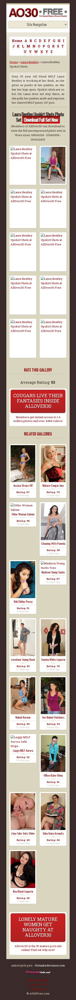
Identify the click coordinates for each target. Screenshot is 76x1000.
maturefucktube (38, 980)
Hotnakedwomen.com (50, 965)
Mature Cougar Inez (53, 485)
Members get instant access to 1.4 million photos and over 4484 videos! (38, 419)
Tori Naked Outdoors (53, 717)
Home (17, 40)
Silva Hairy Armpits (53, 833)
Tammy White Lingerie (53, 659)
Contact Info (38, 989)
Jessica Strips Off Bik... (23, 485)
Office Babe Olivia (53, 775)
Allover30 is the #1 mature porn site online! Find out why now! (38, 948)
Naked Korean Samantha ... (22, 717)
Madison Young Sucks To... (53, 572)
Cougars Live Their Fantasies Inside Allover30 (38, 400)
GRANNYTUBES (38, 984)
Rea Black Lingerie (23, 891)
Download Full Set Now (41, 119)
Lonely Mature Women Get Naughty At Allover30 (38, 927)
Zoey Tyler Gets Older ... (23, 833)
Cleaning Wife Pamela (53, 543)
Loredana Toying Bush (23, 659)
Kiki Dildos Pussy (23, 601)
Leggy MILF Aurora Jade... (23, 750)
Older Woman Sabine (23, 514)
